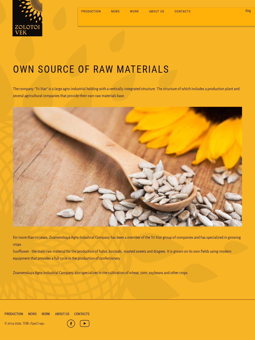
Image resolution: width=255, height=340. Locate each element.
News (115, 11)
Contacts (183, 11)
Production (91, 11)
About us (156, 11)
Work (134, 11)
